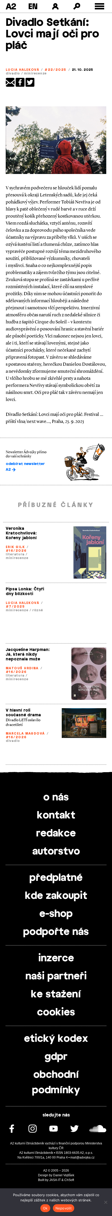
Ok (45, 1208)
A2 (11, 6)
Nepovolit (63, 1208)
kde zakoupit (56, 896)
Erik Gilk (15, 547)
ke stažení (56, 994)
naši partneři (56, 976)
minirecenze (35, 73)
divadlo (13, 73)
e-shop (56, 914)
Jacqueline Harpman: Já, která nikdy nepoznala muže (28, 654)
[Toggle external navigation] (99, 6)
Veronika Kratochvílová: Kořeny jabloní (21, 533)
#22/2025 (55, 70)
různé (37, 610)
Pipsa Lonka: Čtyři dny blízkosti (25, 591)
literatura (15, 554)
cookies (56, 1012)
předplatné (56, 878)
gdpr (56, 1057)
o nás (56, 797)
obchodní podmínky (56, 1083)
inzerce (56, 958)
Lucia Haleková (22, 70)
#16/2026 (16, 550)
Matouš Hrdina (22, 668)
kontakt (56, 815)
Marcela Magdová (25, 733)
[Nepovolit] (105, 1202)
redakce (56, 833)
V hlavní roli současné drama (23, 713)
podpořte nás (56, 932)
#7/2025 (15, 606)
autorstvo (56, 851)
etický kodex (56, 1039)
